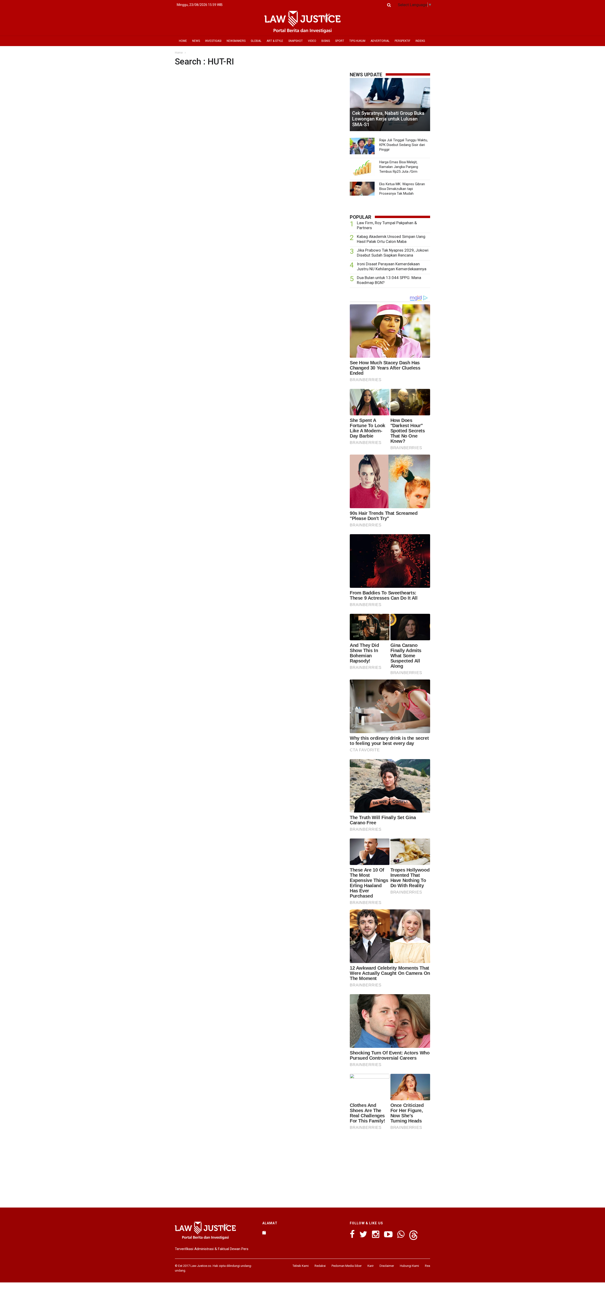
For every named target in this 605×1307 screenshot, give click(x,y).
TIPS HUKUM (357, 41)
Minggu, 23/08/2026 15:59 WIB (200, 5)
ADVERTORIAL (380, 41)
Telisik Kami (301, 1266)
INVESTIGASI (213, 41)
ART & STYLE (275, 41)
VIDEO (312, 41)
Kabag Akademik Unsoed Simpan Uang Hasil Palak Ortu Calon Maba (391, 239)
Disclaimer (387, 1266)
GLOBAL (256, 41)
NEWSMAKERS (236, 41)
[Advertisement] (390, 1167)
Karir (370, 1266)
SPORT (339, 41)
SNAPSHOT (295, 41)
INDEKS (420, 41)
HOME (183, 41)
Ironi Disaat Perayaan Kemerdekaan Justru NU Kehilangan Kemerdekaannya (391, 266)
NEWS (196, 41)
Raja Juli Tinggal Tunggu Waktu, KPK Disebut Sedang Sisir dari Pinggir (403, 145)
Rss (427, 1266)
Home (179, 52)
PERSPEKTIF (402, 41)
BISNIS (325, 41)
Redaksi (320, 1266)
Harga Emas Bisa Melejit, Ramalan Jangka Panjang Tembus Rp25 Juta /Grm (398, 167)
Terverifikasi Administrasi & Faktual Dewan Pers (211, 1249)
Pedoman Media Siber (347, 1266)
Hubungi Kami (409, 1266)
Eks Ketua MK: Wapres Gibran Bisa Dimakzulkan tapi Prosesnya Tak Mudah (402, 189)
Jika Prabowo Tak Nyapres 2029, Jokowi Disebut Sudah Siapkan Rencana (392, 253)
